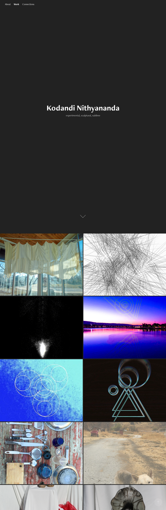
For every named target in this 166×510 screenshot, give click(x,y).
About (8, 4)
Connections (28, 4)
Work (16, 4)
